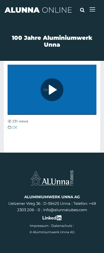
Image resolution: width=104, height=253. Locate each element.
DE (14, 127)
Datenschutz (61, 226)
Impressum (39, 226)
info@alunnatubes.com (65, 209)
